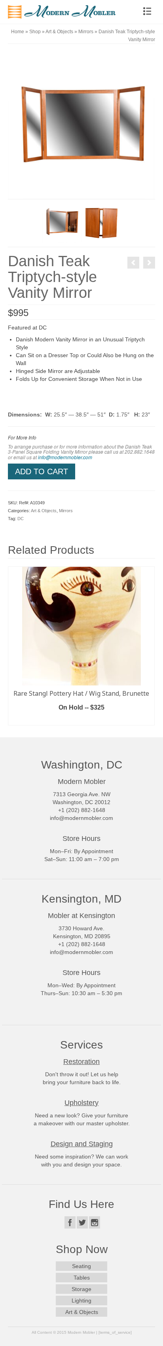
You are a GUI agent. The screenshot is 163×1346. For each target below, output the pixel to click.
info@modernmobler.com (65, 457)
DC (20, 518)
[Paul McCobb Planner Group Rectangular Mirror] (133, 263)
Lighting (81, 1300)
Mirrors (66, 510)
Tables (82, 1277)
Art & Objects (44, 510)
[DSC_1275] (101, 223)
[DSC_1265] (62, 223)
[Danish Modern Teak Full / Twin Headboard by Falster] (149, 263)
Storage (81, 1289)
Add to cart (41, 471)
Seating (81, 1266)
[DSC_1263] (81, 125)
